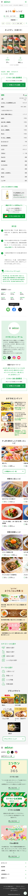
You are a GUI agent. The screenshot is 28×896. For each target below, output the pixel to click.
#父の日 (11, 370)
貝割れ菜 (3, 161)
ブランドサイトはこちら (19, 197)
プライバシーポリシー (20, 886)
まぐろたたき (4, 145)
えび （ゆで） (4, 126)
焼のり (2, 106)
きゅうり (3, 157)
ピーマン (8, 23)
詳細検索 (13, 20)
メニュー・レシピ (8, 5)
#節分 (8, 71)
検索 (22, 16)
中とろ (2, 133)
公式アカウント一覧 (6, 756)
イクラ (2, 149)
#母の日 (11, 74)
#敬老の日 (16, 370)
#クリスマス (7, 372)
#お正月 (3, 71)
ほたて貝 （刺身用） (6, 122)
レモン (2, 169)
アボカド (3, 153)
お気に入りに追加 (14, 85)
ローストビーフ (4, 141)
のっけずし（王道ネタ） (18, 5)
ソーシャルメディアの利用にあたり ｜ (11, 888)
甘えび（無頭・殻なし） (7, 114)
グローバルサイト (14, 890)
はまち (2, 118)
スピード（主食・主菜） (17, 23)
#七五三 (21, 370)
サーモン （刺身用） (6, 137)
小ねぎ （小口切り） (6, 172)
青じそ (2, 176)
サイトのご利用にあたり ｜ (10, 886)
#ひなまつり (14, 71)
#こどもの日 (4, 74)
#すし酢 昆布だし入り (14, 374)
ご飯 (2, 98)
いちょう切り (8, 247)
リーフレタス (4, 165)
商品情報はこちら (17, 195)
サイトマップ (22, 888)
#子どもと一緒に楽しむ (17, 372)
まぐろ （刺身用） (5, 130)
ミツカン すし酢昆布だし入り (8, 102)
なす (3, 23)
